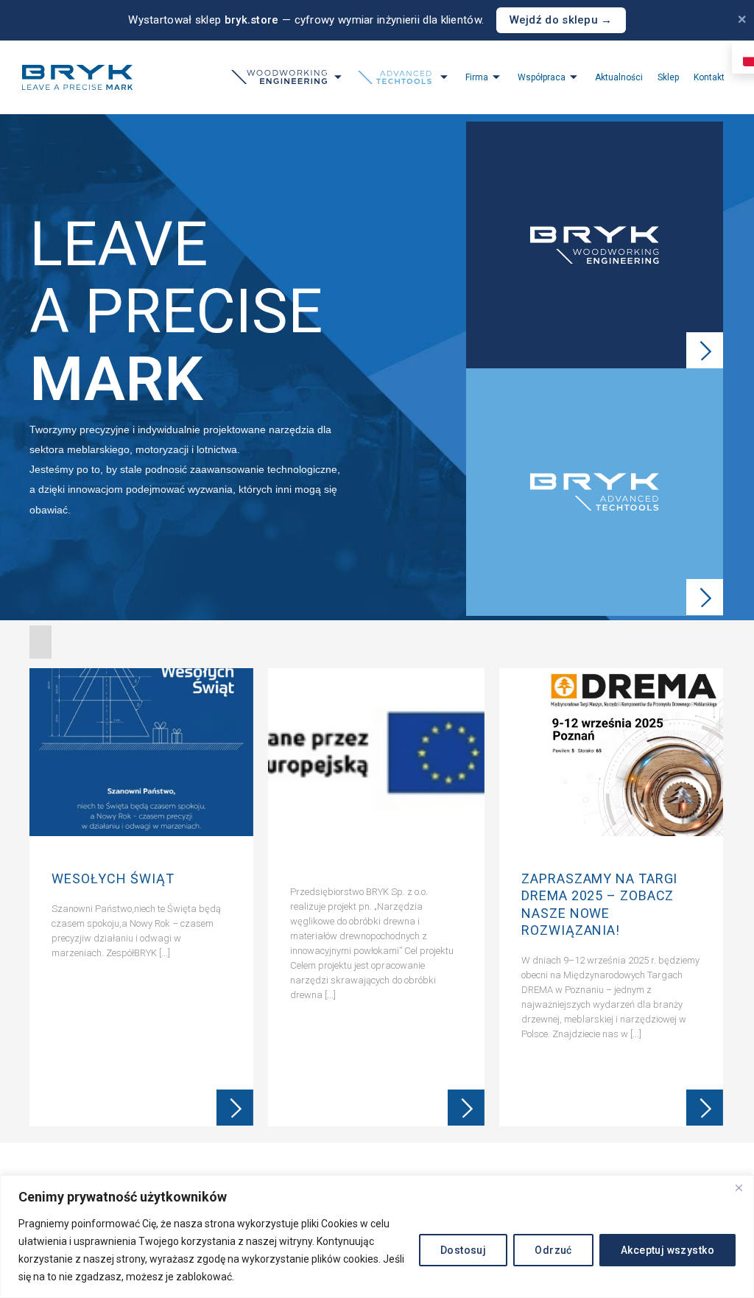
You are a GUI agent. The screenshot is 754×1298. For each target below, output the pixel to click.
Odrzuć (553, 1250)
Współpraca (542, 77)
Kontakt (709, 77)
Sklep (668, 77)
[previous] (42, 901)
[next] (710, 901)
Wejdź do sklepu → (561, 20)
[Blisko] (738, 1187)
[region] (377, 1236)
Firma (476, 77)
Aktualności (619, 77)
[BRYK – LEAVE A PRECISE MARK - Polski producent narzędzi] (77, 77)
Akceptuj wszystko (667, 1250)
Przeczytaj (234, 1108)
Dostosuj (463, 1250)
